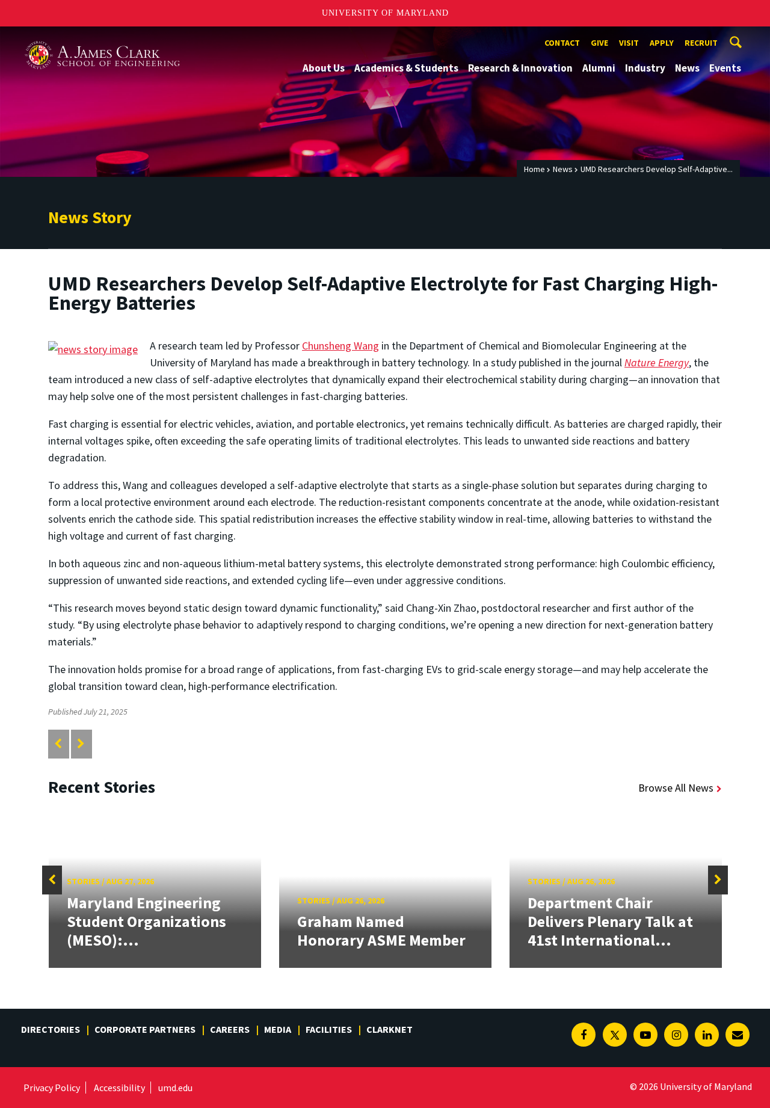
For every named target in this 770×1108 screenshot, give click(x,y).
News (687, 68)
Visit (629, 42)
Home (534, 169)
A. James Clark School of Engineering (102, 38)
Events (725, 68)
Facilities (329, 1029)
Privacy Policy (51, 1088)
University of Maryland (385, 12)
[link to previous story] (58, 744)
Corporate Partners (145, 1029)
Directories (50, 1029)
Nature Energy (656, 362)
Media (277, 1029)
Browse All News (675, 788)
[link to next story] (81, 744)
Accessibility (119, 1088)
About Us (324, 68)
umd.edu (175, 1088)
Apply (662, 42)
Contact (562, 42)
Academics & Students (406, 68)
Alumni (598, 68)
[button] (52, 880)
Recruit (701, 42)
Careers (230, 1029)
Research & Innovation (520, 68)
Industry (645, 68)
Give (599, 42)
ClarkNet (389, 1029)
